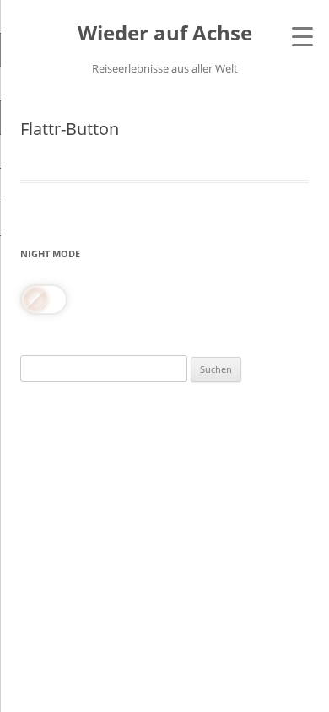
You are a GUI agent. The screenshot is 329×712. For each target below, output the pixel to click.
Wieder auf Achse (165, 33)
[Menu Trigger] (302, 36)
